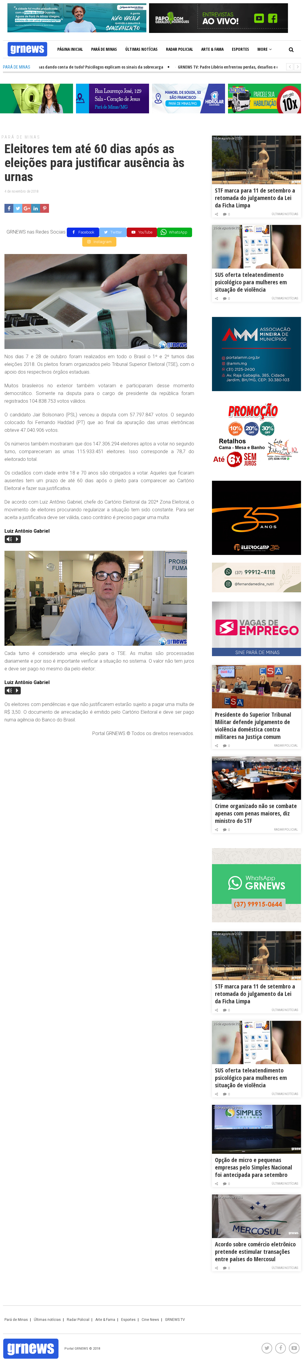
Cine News (150, 1320)
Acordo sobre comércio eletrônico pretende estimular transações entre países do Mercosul (255, 1251)
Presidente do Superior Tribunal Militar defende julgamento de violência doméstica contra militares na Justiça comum (253, 725)
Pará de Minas (104, 49)
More (262, 49)
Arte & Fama (212, 49)
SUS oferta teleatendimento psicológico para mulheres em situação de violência (251, 282)
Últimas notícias (141, 49)
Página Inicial (70, 49)
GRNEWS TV (175, 1320)
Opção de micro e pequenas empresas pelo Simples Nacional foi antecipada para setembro (253, 1167)
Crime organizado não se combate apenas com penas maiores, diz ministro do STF (256, 813)
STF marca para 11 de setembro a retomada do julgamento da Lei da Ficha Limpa (255, 197)
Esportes (240, 49)
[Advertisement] (99, 784)
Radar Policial (179, 49)
